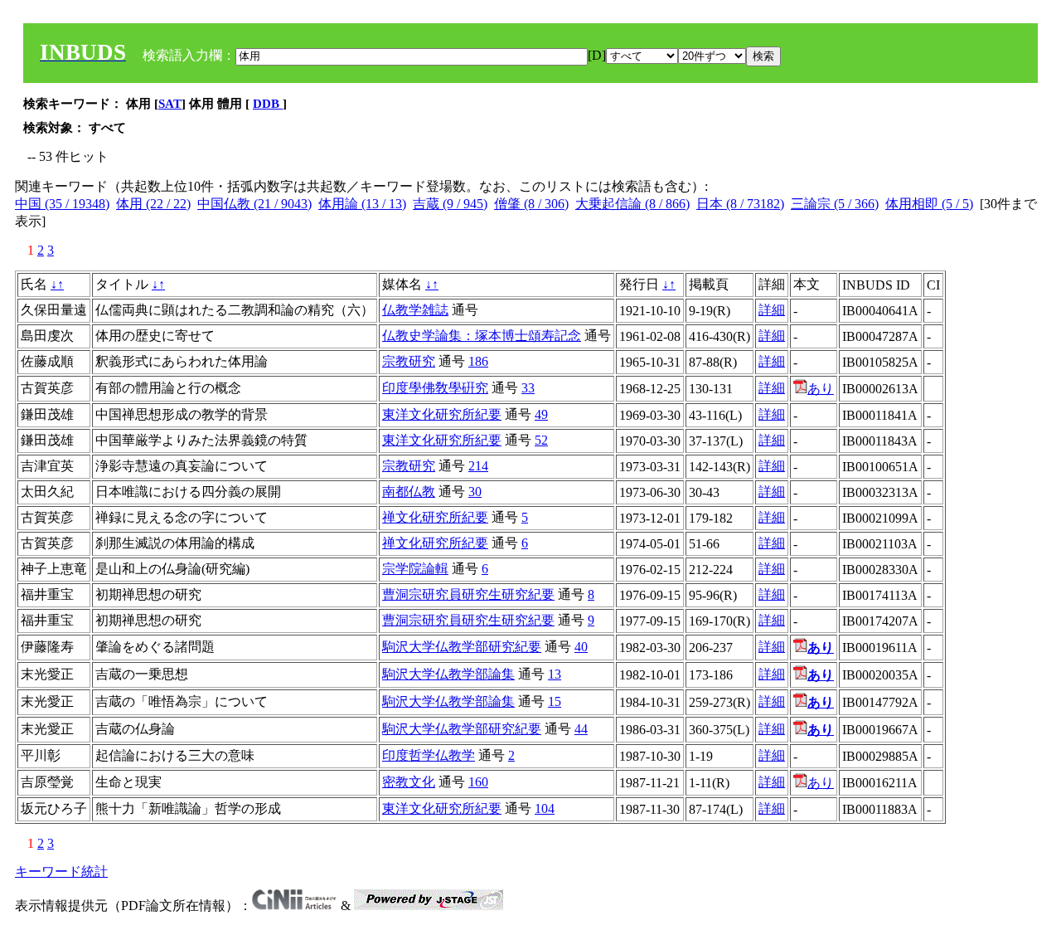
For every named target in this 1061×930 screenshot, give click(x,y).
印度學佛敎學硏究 (435, 388)
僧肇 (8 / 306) (531, 204)
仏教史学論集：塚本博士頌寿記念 (481, 336)
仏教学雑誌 (415, 310)
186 (478, 361)
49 (541, 414)
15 (554, 701)
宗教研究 (408, 361)
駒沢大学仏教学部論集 (448, 674)
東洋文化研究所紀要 (441, 414)
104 (545, 808)
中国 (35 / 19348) (62, 204)
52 (541, 440)
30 (475, 491)
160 (478, 782)
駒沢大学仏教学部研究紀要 (461, 647)
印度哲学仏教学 (428, 755)
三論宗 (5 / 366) (835, 204)
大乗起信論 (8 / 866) (632, 204)
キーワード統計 (61, 871)
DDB (268, 103)
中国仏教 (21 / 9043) (254, 204)
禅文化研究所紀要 (435, 517)
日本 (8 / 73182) (740, 204)
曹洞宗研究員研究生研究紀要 (468, 594)
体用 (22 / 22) (153, 204)
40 (581, 647)
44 (581, 729)
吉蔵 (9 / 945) (450, 204)
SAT (170, 103)
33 (528, 388)
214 (478, 466)
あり (820, 389)
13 (554, 674)
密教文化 (408, 782)
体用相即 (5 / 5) (929, 204)
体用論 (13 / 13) (362, 204)
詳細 (771, 310)
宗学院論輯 (415, 569)
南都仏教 (408, 491)
